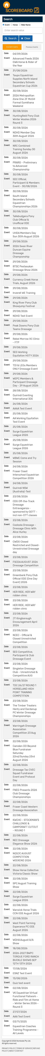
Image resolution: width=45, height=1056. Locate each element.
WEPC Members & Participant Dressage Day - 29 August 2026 (25, 382)
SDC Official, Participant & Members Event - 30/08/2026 (26, 183)
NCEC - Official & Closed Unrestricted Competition (24, 639)
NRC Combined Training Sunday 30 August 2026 (24, 149)
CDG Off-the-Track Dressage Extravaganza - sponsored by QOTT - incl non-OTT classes (25, 508)
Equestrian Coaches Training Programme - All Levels (25, 1030)
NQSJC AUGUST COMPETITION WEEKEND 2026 (22, 857)
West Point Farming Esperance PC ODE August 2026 (24, 927)
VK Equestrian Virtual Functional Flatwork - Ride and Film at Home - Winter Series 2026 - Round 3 (26, 999)
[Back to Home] (6, 4)
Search (11, 38)
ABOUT (12, 1051)
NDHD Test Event (23, 315)
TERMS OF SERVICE (24, 1048)
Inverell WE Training (24, 292)
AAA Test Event (21, 1016)
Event (7, 25)
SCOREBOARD (20, 10)
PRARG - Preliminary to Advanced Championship (25, 166)
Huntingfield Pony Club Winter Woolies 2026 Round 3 (26, 119)
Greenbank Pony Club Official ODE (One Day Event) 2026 (25, 579)
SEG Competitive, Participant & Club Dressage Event (23, 655)
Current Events (12, 47)
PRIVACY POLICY (8, 1048)
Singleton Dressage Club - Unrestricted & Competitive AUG (25, 672)
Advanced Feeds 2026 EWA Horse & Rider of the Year (26, 62)
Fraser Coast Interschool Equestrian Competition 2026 (26, 475)
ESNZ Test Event (22, 973)
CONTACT (19, 1051)
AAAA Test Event (22, 408)
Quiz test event (21, 983)
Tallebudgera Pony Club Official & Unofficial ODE (23, 220)
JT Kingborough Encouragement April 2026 (25, 622)
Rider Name (25, 25)
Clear (26, 38)
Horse (15, 25)
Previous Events (32, 47)
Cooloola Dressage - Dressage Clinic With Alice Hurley (24, 528)
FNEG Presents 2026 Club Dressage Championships (25, 793)
